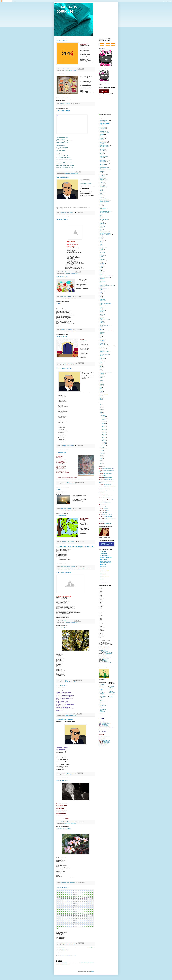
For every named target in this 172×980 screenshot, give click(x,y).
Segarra (101, 352)
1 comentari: (72, 212)
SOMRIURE (102, 286)
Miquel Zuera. (102, 341)
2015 (101, 410)
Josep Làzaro (102, 281)
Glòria (101, 154)
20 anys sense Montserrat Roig (105, 303)
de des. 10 (104, 437)
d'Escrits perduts (105, 651)
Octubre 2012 (102, 128)
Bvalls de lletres (106, 649)
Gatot (101, 326)
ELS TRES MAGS (62, 277)
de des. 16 (104, 432)
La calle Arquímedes (106, 497)
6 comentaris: (70, 713)
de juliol (102, 452)
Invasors (101, 248)
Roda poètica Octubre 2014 (105, 145)
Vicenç (101, 289)
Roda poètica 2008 (103, 156)
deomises (101, 121)
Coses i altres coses (106, 648)
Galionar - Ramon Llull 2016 (105, 325)
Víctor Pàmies (102, 358)
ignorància (102, 376)
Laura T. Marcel (75, 483)
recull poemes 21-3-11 (104, 394)
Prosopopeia (102, 255)
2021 (101, 404)
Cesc (101, 207)
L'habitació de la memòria (107, 514)
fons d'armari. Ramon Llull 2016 (105, 234)
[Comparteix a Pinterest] (83, 69)
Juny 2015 (102, 143)
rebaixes (101, 157)
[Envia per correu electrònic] (78, 69)
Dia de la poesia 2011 (104, 167)
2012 (101, 455)
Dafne (101, 274)
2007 (101, 463)
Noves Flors (102, 149)
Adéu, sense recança (63, 111)
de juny (102, 453)
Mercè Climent (102, 252)
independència (102, 299)
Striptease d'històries (101, 707)
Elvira (101, 197)
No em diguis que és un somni (112, 694)
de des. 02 (104, 442)
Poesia (101, 347)
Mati (100, 282)
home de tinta (102, 223)
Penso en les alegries (63, 780)
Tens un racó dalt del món (104, 354)
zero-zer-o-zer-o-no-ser (109, 479)
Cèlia (101, 172)
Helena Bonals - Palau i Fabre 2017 (106, 330)
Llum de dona (102, 339)
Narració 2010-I (102, 179)
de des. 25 (104, 424)
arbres (101, 362)
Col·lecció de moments (108, 523)
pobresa (101, 391)
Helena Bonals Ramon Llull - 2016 (106, 275)
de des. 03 (104, 440)
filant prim (102, 568)
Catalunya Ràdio (103, 317)
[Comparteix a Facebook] (82, 69)
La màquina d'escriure (106, 742)
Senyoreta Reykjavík (103, 288)
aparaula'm (102, 361)
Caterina (101, 318)
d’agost (102, 450)
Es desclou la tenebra (108, 516)
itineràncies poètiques (104, 219)
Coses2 (101, 273)
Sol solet (110, 696)
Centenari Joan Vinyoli (104, 141)
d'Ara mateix (103, 650)
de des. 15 (104, 434)
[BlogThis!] (79, 69)
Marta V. (101, 251)
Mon (100, 165)
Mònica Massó (75, 173)
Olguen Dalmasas (103, 344)
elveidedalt (102, 196)
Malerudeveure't (105, 493)
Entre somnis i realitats (111, 689)
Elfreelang (66, 331)
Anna (101, 204)
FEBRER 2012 (102, 127)
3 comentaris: (68, 103)
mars (101, 381)
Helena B (101, 329)
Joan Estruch (102, 278)
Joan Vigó (101, 333)
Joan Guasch (102, 183)
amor (101, 293)
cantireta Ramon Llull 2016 (105, 233)
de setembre (103, 448)
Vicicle (101, 189)
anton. (101, 262)
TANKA (101, 222)
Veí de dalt (102, 259)
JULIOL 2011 (102, 124)
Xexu (101, 292)
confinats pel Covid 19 (104, 212)
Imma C (66, 823)
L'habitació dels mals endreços (106, 572)
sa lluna (101, 190)
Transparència (102, 226)
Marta (101, 238)
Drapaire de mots (103, 208)
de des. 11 (104, 435)
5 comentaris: (72, 541)
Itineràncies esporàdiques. (104, 277)
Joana (101, 193)
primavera (101, 264)
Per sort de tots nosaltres (64, 719)
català (101, 365)
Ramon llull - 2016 (103, 142)
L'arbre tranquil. (61, 452)
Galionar (101, 209)
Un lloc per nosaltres (108, 477)
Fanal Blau (67, 681)
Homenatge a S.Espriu (72, 70)
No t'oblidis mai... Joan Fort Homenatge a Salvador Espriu (75, 547)
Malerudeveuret (103, 696)
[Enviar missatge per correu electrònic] (76, 68)
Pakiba (101, 253)
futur (100, 296)
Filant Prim (102, 693)
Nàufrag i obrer (111, 468)
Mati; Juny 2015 (103, 284)
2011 (101, 457)
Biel (100, 270)
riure (100, 395)
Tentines (101, 355)
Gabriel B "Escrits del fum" (104, 200)
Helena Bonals (102, 164)
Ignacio (101, 229)
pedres (101, 388)
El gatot (101, 689)
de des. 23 (104, 426)
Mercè (101, 241)
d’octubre (103, 447)
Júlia (101, 213)
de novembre (103, 445)
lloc (100, 378)
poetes (101, 392)
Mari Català (102, 340)
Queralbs (101, 242)
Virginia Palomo (103, 260)
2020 (101, 406)
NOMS (58, 304)
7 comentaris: (72, 68)
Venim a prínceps (62, 219)
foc (100, 369)
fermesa (101, 295)
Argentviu (101, 311)
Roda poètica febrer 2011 (104, 123)
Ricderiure (102, 350)
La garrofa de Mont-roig (106, 502)
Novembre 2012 (103, 131)
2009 (101, 460)
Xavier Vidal (102, 218)
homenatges (102, 373)
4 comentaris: (72, 821)
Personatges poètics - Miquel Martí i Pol (107, 285)
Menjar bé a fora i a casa (107, 495)
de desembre (103, 415)
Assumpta (101, 182)
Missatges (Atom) (65, 949)
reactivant (101, 266)
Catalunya (102, 271)
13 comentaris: (72, 882)
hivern (101, 297)
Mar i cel (107, 510)
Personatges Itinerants (63, 962)
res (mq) (101, 301)
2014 (101, 304)
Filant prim (111, 691)
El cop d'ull (102, 322)
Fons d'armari (105, 508)
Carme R (66, 70)
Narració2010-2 (103, 186)
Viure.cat (110, 697)
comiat (101, 366)
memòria (101, 383)
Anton (101, 130)
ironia (101, 377)
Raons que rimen (103, 348)
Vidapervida (107, 506)
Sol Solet (101, 256)
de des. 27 (104, 423)
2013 (101, 267)
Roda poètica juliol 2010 (104, 120)
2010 (101, 458)
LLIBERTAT (102, 249)
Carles (101, 315)
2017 (101, 407)
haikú (101, 245)
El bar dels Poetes (103, 559)
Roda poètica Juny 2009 (104, 132)
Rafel (101, 194)
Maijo (101, 215)
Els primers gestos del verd (110, 486)
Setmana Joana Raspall (72, 823)
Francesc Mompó (103, 174)
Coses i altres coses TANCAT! (106, 557)
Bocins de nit (111, 685)
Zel (65, 105)
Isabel (101, 139)
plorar (101, 389)
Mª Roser (101, 175)
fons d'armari (67, 298)
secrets (101, 396)
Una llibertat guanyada (63, 573)
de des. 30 (104, 421)
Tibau (101, 244)
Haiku (101, 328)
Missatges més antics (90, 947)
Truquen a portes (61, 336)
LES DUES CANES (62, 177)
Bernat (101, 205)
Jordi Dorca (102, 171)
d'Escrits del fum (105, 468)
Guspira (101, 227)
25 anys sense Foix (103, 306)
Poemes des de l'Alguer (104, 231)
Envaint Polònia (103, 564)
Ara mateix (103, 492)
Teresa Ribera (102, 187)
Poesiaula (104, 475)
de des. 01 (104, 443)
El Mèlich (101, 321)
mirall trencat (102, 384)
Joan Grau (102, 332)
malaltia (101, 380)
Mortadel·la (102, 343)
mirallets (101, 385)
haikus (101, 370)
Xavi (100, 359)
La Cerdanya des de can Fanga (108, 490)
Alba (100, 308)
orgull (101, 387)
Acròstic (101, 307)
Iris (100, 230)
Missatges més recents (61, 947)
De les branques (61, 685)
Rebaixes (104, 504)
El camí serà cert (61, 40)
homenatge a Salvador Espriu (105, 372)
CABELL (101, 312)
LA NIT (101, 336)
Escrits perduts (103, 566)
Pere (101, 216)
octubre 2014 (102, 300)
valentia (101, 399)
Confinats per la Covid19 (104, 319)
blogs (101, 363)
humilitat (101, 374)
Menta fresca (102, 240)
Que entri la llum (61, 628)
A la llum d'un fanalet (108, 473)
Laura (101, 220)
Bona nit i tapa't (103, 551)
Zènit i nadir (108, 657)
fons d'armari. (102, 263)
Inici (76, 947)
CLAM (58, 489)
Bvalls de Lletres (103, 553)
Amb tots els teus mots (63, 829)
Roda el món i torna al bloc (105, 351)
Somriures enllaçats (62, 887)
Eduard (101, 237)
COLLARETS (102, 314)
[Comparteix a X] (81, 69)
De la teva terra (61, 516)
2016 (101, 409)
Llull (100, 337)
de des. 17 (104, 431)
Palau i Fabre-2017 (103, 161)
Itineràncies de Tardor (104, 198)
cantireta (101, 153)
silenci (101, 398)
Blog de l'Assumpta (107, 484)
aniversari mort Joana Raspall (105, 163)
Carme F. (101, 224)
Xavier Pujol (102, 178)
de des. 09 (104, 439)
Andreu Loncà (102, 310)
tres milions (60, 74)
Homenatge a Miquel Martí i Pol (105, 211)
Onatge (101, 152)
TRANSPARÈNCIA (103, 581)
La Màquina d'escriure (104, 570)
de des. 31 (104, 416)
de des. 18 (104, 429)
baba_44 (101, 185)
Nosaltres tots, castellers (64, 368)
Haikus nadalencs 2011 (104, 160)
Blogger (92, 971)
